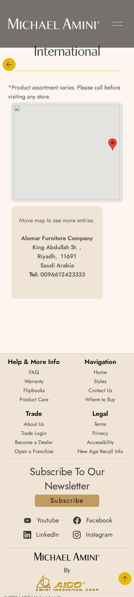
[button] (117, 24)
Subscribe (67, 500)
